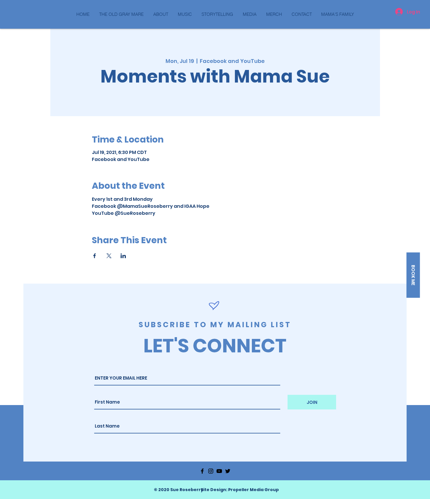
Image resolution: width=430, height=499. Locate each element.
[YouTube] (219, 471)
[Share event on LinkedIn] (123, 255)
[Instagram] (210, 471)
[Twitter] (227, 471)
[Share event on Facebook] (94, 255)
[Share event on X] (109, 255)
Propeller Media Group (253, 490)
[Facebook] (202, 471)
